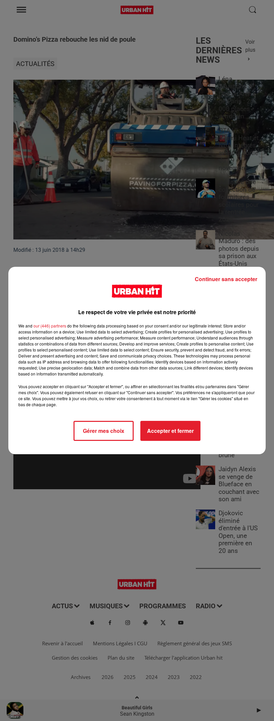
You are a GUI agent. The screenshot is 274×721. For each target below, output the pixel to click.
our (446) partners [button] (49, 325)
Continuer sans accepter (226, 279)
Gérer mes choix (103, 431)
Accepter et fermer (170, 431)
